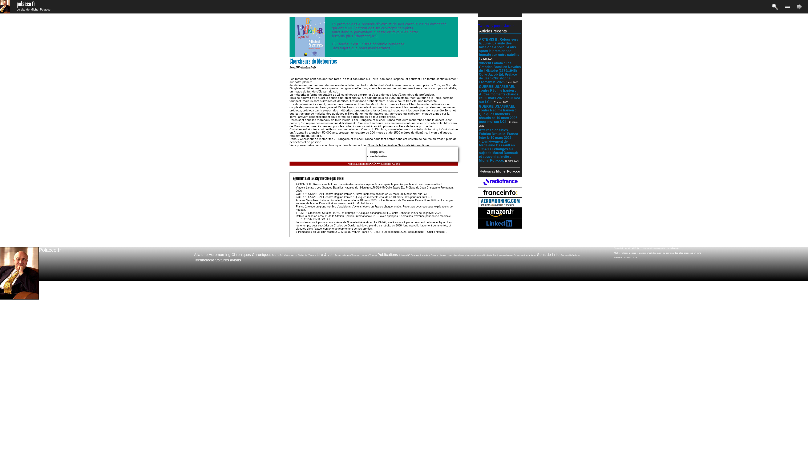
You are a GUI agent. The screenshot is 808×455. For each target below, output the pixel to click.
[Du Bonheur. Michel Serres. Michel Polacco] (374, 56)
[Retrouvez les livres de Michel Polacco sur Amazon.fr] (500, 216)
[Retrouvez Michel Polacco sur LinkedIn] (500, 227)
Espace (434, 255)
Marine (462, 255)
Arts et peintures (343, 255)
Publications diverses (503, 255)
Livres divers (453, 255)
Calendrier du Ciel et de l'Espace (300, 255)
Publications (387, 255)
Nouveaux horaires (359, 163)
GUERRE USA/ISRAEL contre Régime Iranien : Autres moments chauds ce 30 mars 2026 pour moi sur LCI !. (499, 94)
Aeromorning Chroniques (230, 255)
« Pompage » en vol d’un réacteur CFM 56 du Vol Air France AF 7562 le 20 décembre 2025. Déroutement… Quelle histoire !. (371, 231)
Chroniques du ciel (308, 67)
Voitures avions (228, 260)
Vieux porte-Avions (389, 163)
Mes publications (474, 255)
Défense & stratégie (420, 255)
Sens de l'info (548, 255)
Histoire (442, 255)
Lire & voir (325, 255)
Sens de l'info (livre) (570, 255)
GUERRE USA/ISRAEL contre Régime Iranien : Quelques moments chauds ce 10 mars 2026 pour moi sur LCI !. (498, 114)
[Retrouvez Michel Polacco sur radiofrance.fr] (500, 185)
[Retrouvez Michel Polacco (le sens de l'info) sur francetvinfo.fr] (500, 196)
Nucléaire (487, 255)
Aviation (403, 255)
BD (408, 255)
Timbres (373, 255)
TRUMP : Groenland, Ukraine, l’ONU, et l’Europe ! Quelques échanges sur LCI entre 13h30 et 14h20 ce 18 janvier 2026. (369, 212)
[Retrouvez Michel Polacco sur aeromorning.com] (500, 206)
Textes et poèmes (360, 255)
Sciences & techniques (525, 255)
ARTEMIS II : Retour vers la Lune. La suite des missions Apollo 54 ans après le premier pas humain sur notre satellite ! (499, 49)
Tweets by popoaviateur (496, 26)
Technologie (204, 260)
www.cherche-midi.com (378, 156)
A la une (201, 255)
